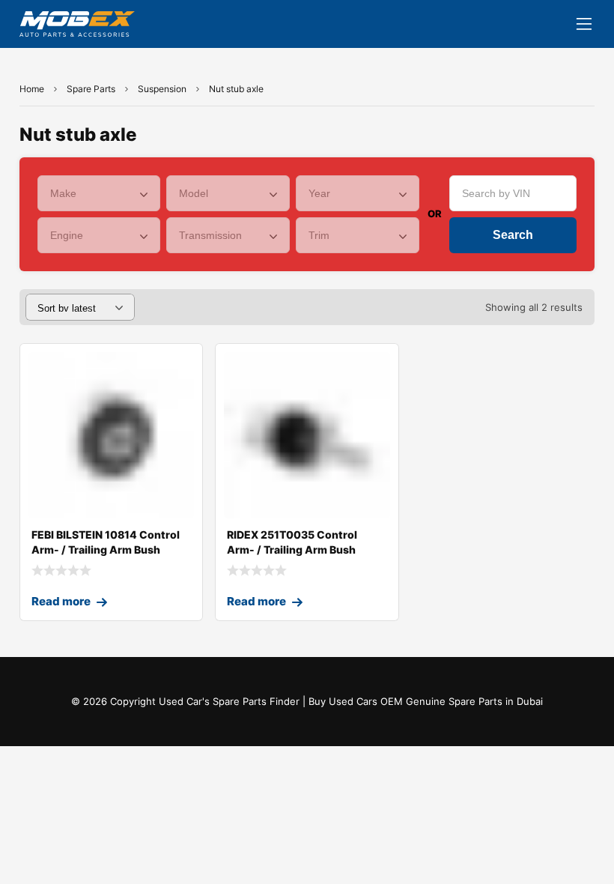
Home (31, 88)
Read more (61, 601)
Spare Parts (91, 88)
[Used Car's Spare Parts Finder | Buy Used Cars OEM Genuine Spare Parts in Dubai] (77, 24)
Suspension (162, 88)
